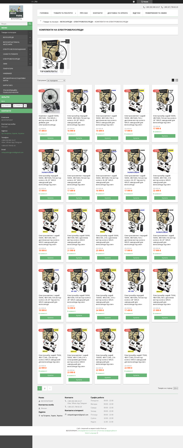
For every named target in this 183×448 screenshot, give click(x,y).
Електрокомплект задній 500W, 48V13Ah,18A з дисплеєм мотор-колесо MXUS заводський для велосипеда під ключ (49, 240)
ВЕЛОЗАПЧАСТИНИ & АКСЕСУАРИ (11, 43)
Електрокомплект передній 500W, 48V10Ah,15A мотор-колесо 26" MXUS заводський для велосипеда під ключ (78, 180)
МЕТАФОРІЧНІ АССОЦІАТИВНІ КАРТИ (14, 79)
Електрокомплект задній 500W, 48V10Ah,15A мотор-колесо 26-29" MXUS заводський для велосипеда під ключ (164, 240)
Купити (50, 138)
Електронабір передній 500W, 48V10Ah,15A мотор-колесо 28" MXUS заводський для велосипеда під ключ (135, 299)
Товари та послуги (8, 32)
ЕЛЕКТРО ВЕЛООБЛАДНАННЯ (14, 49)
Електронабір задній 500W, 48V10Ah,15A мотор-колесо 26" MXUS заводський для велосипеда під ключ (164, 119)
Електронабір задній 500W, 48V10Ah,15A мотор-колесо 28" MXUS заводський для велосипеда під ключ (79, 298)
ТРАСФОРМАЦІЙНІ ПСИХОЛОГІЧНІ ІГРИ (10, 91)
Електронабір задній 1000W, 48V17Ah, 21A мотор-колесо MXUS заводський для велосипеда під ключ (162, 180)
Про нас (84, 13)
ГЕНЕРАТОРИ (8, 68)
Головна (44, 13)
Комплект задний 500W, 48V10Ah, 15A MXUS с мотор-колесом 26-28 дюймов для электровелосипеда (49, 120)
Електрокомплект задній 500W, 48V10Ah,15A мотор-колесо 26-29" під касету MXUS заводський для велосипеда (135, 180)
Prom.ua (103, 428)
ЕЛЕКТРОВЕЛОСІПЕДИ (11, 59)
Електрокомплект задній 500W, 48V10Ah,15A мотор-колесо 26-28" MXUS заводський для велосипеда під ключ (107, 180)
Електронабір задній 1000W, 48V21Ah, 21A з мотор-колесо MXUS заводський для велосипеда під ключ (105, 299)
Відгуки (136, 13)
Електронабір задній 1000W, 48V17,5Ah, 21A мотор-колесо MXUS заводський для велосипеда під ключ (105, 359)
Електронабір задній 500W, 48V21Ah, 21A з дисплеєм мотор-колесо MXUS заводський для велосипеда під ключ (107, 240)
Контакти (97, 13)
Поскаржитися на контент (87, 431)
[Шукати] (29, 24)
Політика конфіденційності (107, 431)
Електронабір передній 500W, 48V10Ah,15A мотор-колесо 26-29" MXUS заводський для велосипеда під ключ (50, 180)
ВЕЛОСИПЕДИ (8, 37)
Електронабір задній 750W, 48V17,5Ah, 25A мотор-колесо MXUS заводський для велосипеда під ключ (50, 358)
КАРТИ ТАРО (8, 85)
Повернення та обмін (156, 13)
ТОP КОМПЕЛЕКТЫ (48, 71)
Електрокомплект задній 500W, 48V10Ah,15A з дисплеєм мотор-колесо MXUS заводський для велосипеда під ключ (134, 120)
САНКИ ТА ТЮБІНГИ (10, 54)
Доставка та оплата (118, 13)
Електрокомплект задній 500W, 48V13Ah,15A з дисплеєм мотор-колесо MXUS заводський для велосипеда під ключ (106, 120)
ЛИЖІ (5, 64)
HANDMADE (7, 73)
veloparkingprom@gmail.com (12, 152)
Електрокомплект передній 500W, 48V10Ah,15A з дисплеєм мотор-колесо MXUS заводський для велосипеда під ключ (135, 240)
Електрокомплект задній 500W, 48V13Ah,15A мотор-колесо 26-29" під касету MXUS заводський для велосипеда (50, 299)
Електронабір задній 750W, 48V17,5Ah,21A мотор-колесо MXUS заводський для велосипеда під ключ (135, 358)
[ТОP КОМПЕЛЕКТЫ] (54, 56)
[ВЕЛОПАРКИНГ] (16, 11)
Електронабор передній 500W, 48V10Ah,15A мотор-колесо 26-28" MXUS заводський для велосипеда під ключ (78, 120)
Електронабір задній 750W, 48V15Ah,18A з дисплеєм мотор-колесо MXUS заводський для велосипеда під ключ (164, 299)
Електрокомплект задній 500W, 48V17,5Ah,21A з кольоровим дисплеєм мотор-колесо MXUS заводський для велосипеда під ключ (77, 361)
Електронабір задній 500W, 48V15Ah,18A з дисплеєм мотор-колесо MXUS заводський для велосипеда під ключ (78, 240)
